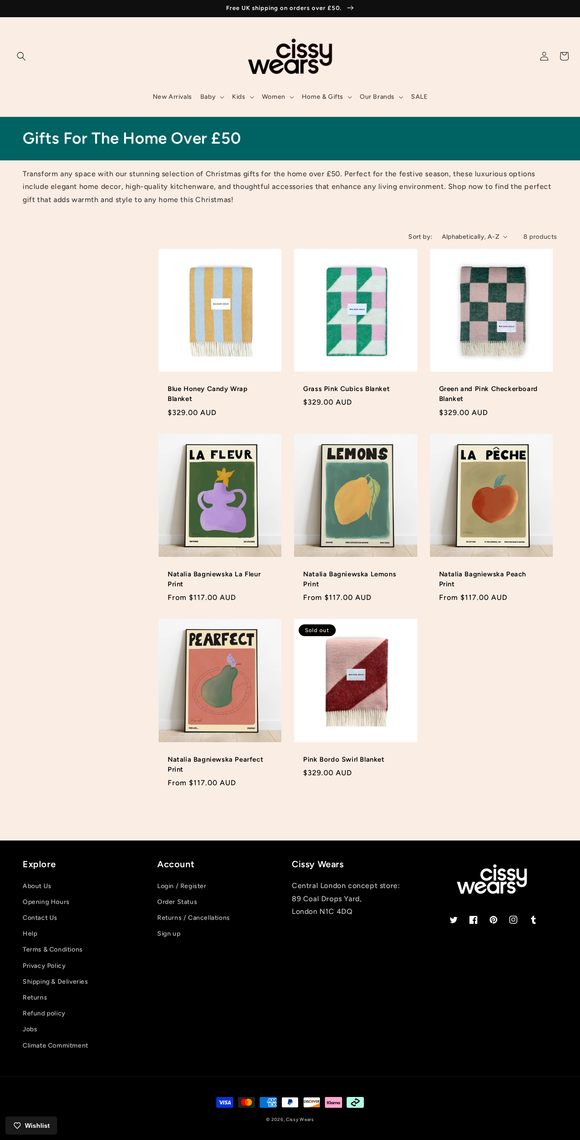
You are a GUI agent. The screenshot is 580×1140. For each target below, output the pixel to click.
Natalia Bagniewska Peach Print (482, 579)
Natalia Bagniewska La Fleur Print (214, 579)
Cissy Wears (300, 1119)
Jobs (30, 1029)
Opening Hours (46, 902)
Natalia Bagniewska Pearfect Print (215, 764)
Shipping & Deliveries (55, 981)
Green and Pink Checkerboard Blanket (488, 394)
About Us (37, 886)
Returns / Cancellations (193, 918)
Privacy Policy (44, 966)
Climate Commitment (55, 1045)
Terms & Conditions (53, 949)
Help (30, 933)
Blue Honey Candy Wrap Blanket (208, 394)
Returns (35, 997)
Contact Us (40, 918)
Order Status (177, 902)
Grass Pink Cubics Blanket (346, 389)
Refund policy (44, 1013)
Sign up (168, 933)
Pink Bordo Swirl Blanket (343, 759)
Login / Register (182, 886)
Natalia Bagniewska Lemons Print (349, 579)
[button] (21, 56)
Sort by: (420, 237)
